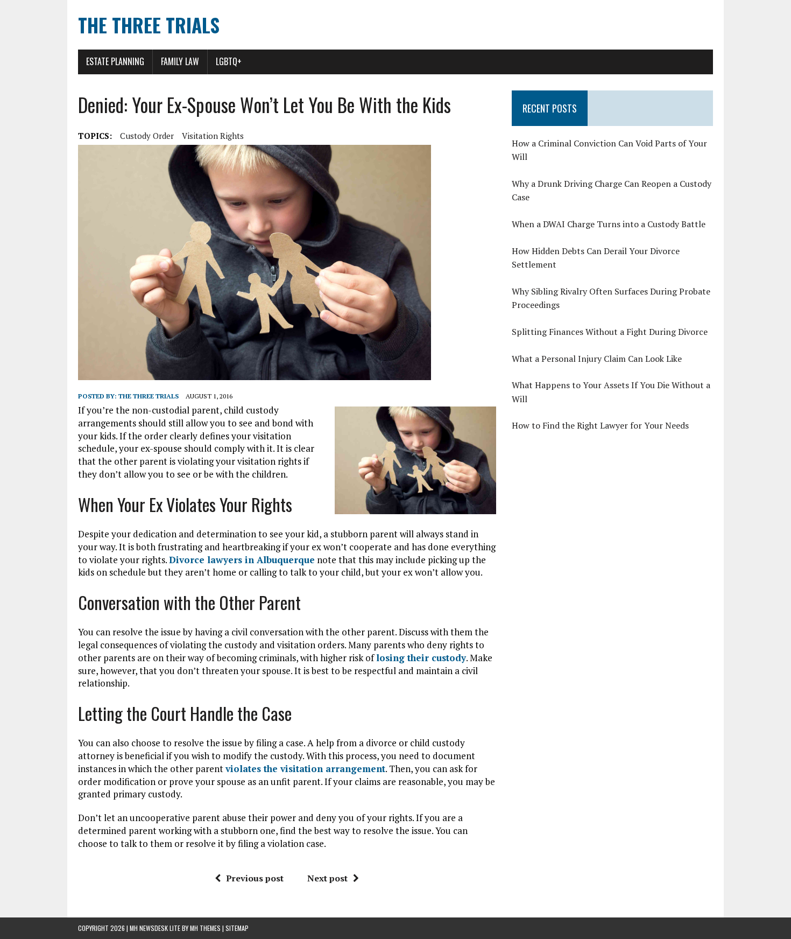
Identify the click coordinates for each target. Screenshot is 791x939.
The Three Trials (148, 396)
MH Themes (205, 928)
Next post (327, 878)
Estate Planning (115, 61)
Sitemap (237, 928)
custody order (147, 135)
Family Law (180, 61)
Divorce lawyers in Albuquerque (242, 559)
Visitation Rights (213, 135)
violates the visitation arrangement (305, 768)
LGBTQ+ (229, 61)
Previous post (255, 878)
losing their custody (421, 657)
